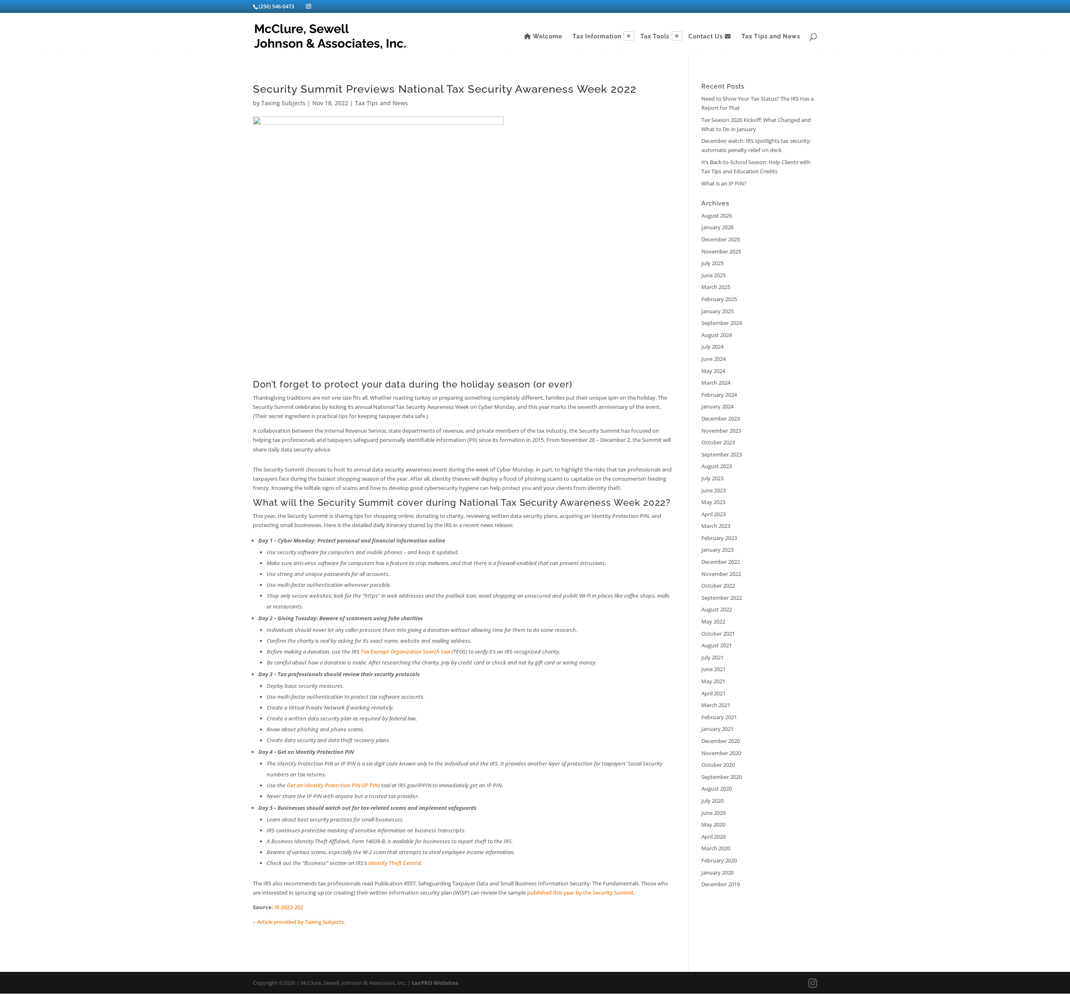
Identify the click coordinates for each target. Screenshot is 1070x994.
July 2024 (712, 346)
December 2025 (720, 239)
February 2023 (719, 538)
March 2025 (715, 287)
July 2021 (712, 657)
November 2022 (721, 574)
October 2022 (718, 585)
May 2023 (713, 502)
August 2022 (716, 609)
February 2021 (719, 717)
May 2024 (713, 371)
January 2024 (717, 406)
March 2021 (715, 705)
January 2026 (717, 227)
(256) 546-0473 (276, 6)
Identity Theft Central (394, 863)
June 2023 (713, 490)
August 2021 (716, 645)
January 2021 (717, 729)
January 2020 (717, 872)
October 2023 (718, 442)
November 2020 (721, 753)
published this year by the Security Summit (580, 892)
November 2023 (721, 430)
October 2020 (718, 764)
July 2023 (712, 478)
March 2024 (715, 382)
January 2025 (717, 311)
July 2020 (712, 800)
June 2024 (713, 359)
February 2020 (719, 860)
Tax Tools (655, 36)
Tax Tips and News (770, 36)
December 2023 (720, 418)
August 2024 (716, 335)
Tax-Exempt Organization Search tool (405, 651)
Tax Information (597, 36)
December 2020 (720, 741)
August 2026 (716, 215)
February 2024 (719, 394)
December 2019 (720, 884)
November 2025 (721, 251)
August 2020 (716, 788)
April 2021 (713, 693)
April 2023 (713, 514)
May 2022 (713, 621)
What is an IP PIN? (723, 183)
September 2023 (721, 454)
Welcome (546, 36)
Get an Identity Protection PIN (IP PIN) (333, 785)
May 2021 (713, 681)
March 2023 (715, 526)
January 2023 (717, 549)
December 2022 (720, 561)
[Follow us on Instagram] (308, 6)
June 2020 (713, 812)
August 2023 (716, 466)
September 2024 (721, 323)
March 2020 (715, 848)
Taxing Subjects (283, 103)
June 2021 (713, 669)
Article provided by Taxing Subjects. (301, 922)
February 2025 (719, 299)
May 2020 (713, 824)
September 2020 (721, 777)
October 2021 (718, 633)
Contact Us (706, 36)
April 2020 (713, 836)
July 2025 (712, 263)
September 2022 (721, 597)
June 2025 (713, 275)
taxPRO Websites (435, 982)
